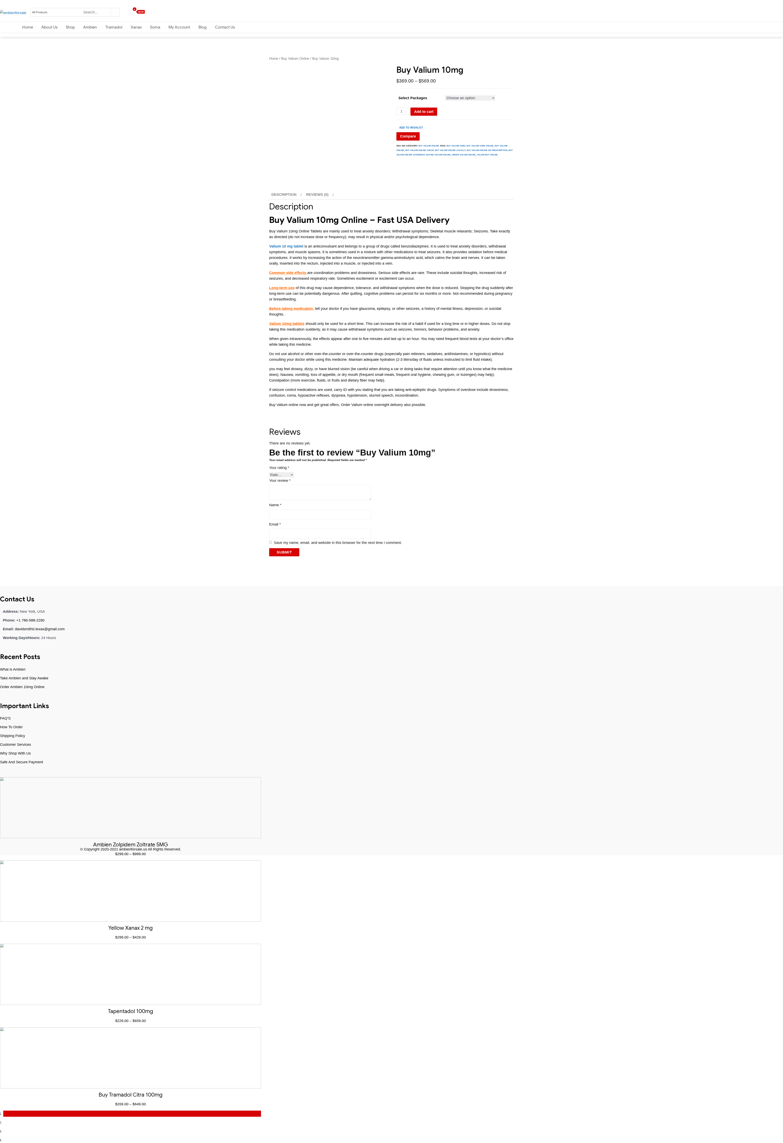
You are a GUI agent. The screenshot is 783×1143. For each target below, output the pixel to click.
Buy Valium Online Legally (450, 150)
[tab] (286, 194)
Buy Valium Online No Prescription (487, 150)
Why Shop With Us (15, 753)
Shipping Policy (12, 736)
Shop (70, 27)
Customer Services (15, 745)
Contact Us (225, 27)
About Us (49, 27)
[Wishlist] (125, 12)
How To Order (11, 727)
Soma (155, 27)
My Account (179, 27)
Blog (203, 27)
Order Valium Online (464, 155)
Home (27, 27)
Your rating (279, 468)
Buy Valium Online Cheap (419, 150)
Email (275, 524)
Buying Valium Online (438, 155)
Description (283, 195)
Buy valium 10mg (456, 146)
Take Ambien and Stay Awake (24, 678)
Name (275, 505)
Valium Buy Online (487, 155)
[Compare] (128, 12)
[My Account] (121, 12)
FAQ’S (5, 718)
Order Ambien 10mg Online (22, 687)
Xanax (136, 27)
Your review (280, 481)
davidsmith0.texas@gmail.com (40, 629)
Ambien (90, 27)
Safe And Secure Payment (21, 762)
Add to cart (424, 112)
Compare (408, 136)
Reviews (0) (317, 195)
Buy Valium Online (295, 59)
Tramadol (113, 27)
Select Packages (412, 98)
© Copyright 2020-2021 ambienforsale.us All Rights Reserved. (130, 849)
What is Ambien (12, 669)
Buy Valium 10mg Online (480, 146)
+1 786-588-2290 (30, 620)
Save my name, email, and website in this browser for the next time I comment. (338, 543)
